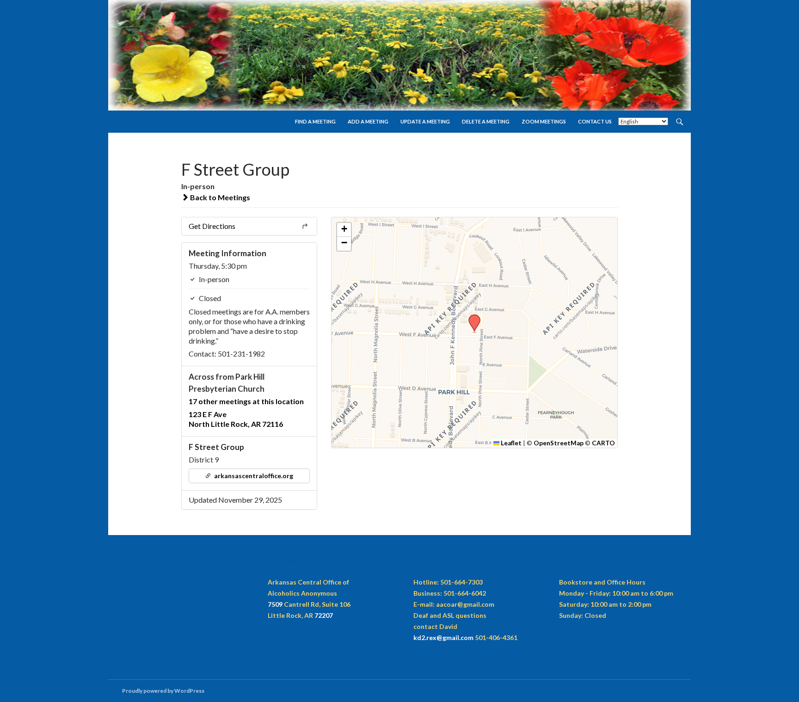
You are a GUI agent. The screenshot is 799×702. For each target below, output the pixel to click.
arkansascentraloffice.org (253, 476)
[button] (471, 317)
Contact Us (595, 121)
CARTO (603, 443)
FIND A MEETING (315, 121)
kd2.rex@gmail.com (443, 637)
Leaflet (510, 443)
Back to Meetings (219, 197)
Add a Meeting (368, 121)
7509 (275, 604)
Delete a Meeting (486, 121)
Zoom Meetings (544, 121)
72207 (323, 615)
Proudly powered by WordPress (163, 690)
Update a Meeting (425, 121)
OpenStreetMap (559, 443)
